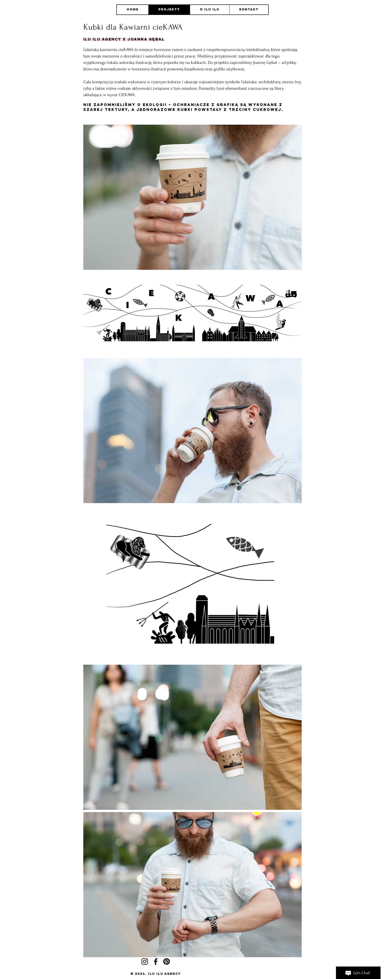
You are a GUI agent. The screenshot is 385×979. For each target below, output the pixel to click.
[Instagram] (144, 961)
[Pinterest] (166, 961)
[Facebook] (155, 961)
